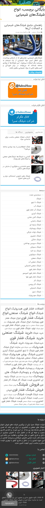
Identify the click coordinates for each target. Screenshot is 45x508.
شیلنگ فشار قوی (35, 269)
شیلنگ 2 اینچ (36, 202)
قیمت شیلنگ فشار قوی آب (35, 404)
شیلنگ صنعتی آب (34, 262)
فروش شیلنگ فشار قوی (27, 390)
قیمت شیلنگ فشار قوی (12, 401)
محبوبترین (29, 132)
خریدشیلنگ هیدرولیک (33, 343)
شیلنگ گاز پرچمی (35, 284)
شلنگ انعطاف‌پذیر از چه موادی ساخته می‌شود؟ (16, 147)
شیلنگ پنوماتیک (35, 228)
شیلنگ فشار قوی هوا (33, 277)
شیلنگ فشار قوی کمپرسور (32, 273)
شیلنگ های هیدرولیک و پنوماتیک (27, 370)
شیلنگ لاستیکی (35, 288)
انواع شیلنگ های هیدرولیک (19, 322)
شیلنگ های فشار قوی (25, 361)
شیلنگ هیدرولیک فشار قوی (24, 377)
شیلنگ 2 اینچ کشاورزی (25, 350)
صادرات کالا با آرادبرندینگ (23, 505)
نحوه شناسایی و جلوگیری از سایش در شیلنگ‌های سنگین (16, 167)
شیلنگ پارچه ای (35, 224)
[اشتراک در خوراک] (1, 19)
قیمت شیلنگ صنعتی (29, 401)
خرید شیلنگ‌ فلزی (26, 347)
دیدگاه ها (19, 132)
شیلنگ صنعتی (36, 32)
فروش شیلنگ (28, 385)
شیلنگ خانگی (36, 239)
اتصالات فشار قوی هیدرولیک (27, 309)
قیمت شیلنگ (24, 394)
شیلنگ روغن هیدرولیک (22, 354)
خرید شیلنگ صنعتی (17, 333)
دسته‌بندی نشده (35, 195)
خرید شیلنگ (38, 333)
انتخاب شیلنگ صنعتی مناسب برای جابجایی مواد (17, 138)
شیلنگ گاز (37, 280)
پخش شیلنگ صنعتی (20, 404)
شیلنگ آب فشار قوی (33, 210)
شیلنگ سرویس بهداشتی (32, 243)
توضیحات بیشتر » (35, 72)
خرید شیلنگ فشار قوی (26, 338)
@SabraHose (14, 459)
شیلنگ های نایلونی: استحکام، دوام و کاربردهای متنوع (16, 177)
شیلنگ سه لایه (35, 250)
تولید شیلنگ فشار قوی (25, 328)
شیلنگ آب (37, 206)
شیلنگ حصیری (35, 236)
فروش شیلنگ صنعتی (10, 385)
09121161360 (13, 455)
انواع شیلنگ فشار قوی (23, 315)
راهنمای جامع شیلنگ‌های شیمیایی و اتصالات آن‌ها (23, 26)
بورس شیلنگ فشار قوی (15, 325)
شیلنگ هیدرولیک (35, 295)
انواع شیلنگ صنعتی (22, 313)
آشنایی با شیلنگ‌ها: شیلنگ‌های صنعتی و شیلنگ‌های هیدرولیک (16, 157)
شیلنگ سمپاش (35, 247)
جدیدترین (39, 132)
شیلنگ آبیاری (36, 213)
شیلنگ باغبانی (36, 221)
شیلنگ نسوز (36, 291)
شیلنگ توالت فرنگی (34, 232)
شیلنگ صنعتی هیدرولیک (26, 358)
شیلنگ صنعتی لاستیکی (33, 265)
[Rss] (24, 494)
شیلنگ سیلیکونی (35, 254)
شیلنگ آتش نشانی (34, 217)
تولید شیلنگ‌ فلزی (10, 329)
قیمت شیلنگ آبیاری (29, 398)
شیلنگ (38, 198)
